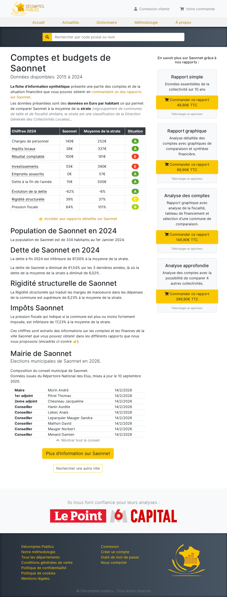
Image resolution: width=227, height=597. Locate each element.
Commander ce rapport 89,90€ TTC (189, 167)
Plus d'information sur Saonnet (78, 453)
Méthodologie (146, 22)
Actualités (70, 22)
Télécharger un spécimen (187, 114)
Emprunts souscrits (28, 174)
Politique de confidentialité (43, 568)
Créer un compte (115, 552)
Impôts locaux (23, 148)
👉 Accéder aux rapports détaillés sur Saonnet (78, 218)
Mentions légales (35, 578)
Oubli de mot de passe (120, 557)
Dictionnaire (107, 22)
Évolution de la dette (29, 191)
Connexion (110, 546)
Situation (135, 131)
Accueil (38, 22)
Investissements (25, 166)
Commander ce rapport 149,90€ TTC (189, 237)
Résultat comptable (28, 156)
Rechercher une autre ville (78, 468)
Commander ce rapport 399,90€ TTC (189, 296)
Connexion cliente (153, 9)
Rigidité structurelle (28, 199)
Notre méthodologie (38, 552)
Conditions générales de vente (46, 562)
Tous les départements (40, 557)
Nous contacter (114, 562)
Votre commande (200, 9)
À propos (183, 22)
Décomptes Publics (37, 546)
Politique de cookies (38, 573)
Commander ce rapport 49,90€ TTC (189, 102)
